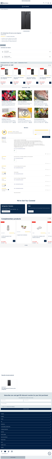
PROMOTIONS (3, 439)
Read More (31, 211)
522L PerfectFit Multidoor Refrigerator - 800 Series (31, 78)
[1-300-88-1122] (49, 453)
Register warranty (6, 211)
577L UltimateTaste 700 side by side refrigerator (9, 389)
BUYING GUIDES (3, 434)
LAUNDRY (2, 416)
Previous (48, 65)
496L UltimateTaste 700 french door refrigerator (45, 78)
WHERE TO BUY (3, 444)
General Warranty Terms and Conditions (9, 209)
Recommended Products (5, 62)
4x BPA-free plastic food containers (6, 237)
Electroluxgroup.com (5, 453)
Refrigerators (5, 9)
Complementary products (22, 62)
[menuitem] (4, 3)
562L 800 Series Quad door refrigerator (19, 78)
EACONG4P (18, 231)
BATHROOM (3, 424)
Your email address (4, 403)
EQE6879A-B (2, 75)
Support (15, 62)
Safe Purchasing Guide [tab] (26, 0)
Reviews (12, 62)
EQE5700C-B (15, 75)
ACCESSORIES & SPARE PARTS (5, 426)
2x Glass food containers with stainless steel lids (38, 237)
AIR (1, 421)
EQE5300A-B (28, 75)
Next (50, 65)
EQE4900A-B (41, 75)
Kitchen (2, 413)
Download (7, 52)
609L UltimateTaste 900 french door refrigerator (6, 78)
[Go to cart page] (48, 3)
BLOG (2, 442)
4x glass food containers (22, 235)
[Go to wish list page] (46, 3)
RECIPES (2, 447)
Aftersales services (4, 429)
